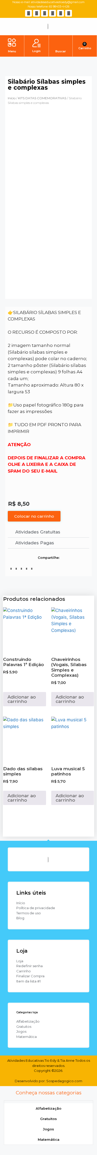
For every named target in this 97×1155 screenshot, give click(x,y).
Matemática (48, 1139)
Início (12, 98)
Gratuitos (48, 1119)
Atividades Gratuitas (37, 531)
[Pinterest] (60, 13)
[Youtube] (44, 13)
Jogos (48, 1129)
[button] (12, 43)
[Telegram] (68, 13)
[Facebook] (28, 13)
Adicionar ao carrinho (22, 699)
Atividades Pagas (34, 542)
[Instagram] (36, 13)
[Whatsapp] (52, 13)
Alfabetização (48, 1108)
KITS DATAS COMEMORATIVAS (42, 98)
